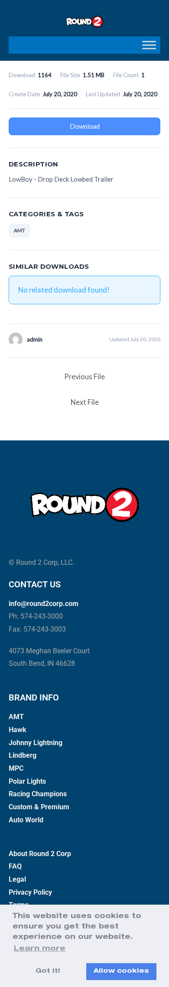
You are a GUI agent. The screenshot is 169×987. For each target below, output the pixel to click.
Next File (85, 402)
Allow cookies (121, 971)
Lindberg (22, 755)
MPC (16, 768)
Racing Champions (38, 794)
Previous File (84, 376)
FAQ (15, 866)
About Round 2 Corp (40, 854)
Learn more (39, 949)
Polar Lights (27, 781)
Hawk (17, 730)
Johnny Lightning (35, 743)
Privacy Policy (30, 892)
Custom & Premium (39, 807)
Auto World (26, 820)
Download (85, 126)
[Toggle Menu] (149, 45)
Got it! (48, 971)
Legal (17, 879)
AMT (19, 230)
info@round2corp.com (43, 603)
